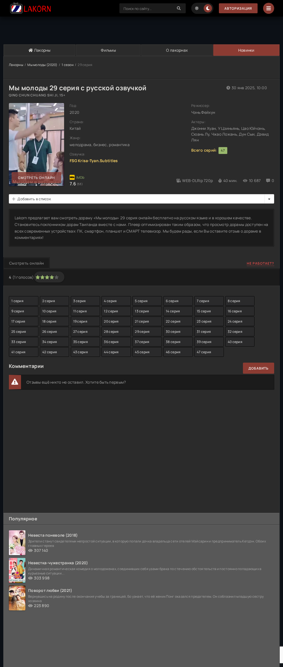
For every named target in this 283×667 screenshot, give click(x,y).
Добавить (258, 368)
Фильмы (108, 50)
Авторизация (238, 8)
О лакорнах (177, 50)
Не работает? (260, 263)
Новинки (246, 50)
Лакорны (42, 50)
